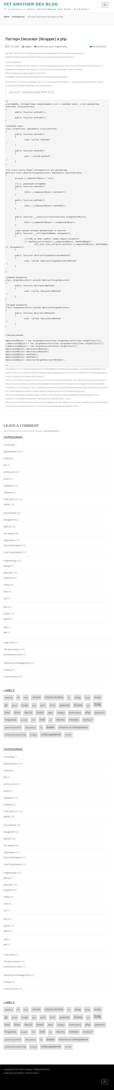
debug (77, 697)
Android (7, 458)
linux (17, 712)
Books (6, 478)
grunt (43, 705)
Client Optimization (12, 545)
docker (97, 697)
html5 (52, 705)
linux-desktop (10, 512)
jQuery (78, 705)
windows (74, 719)
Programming (60, 46)
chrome (36, 697)
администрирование (13, 727)
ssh (50, 720)
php (51, 46)
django (7, 618)
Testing (7, 669)
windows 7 (88, 719)
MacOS (28, 712)
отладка (33, 734)
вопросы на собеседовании (73, 727)
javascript (8, 572)
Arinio (36, 1073)
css (69, 697)
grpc (34, 705)
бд (41, 727)
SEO (33, 720)
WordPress (19, 1073)
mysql (40, 712)
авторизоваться (52, 431)
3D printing (9, 444)
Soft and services (11, 649)
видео (50, 727)
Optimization (9, 540)
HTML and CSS (10, 499)
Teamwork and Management (17, 663)
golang (7, 565)
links (7, 712)
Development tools (12, 654)
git (6, 705)
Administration (10, 451)
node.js (7, 584)
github (14, 705)
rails (5, 632)
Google (25, 705)
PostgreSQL (10, 719)
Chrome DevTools (54, 697)
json (88, 705)
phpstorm (100, 712)
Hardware (8, 492)
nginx (50, 712)
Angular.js (8, 577)
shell (42, 719)
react (6, 591)
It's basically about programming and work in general (47, 9)
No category (9, 533)
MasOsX (7, 526)
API (5, 465)
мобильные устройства (15, 734)
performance (75, 712)
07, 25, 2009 (13, 46)
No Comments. (99, 46)
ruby (6, 627)
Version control (11, 676)
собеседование (51, 734)
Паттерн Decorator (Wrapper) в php (35, 39)
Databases (8, 485)
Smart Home (9, 642)
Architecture (18, 16)
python (7, 613)
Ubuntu (60, 719)
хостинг (68, 734)
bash (26, 697)
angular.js (8, 697)
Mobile (7, 504)
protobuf (24, 720)
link (97, 704)
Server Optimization (13, 552)
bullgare (28, 46)
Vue (5, 598)
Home (6, 16)
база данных (30, 727)
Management (10, 519)
